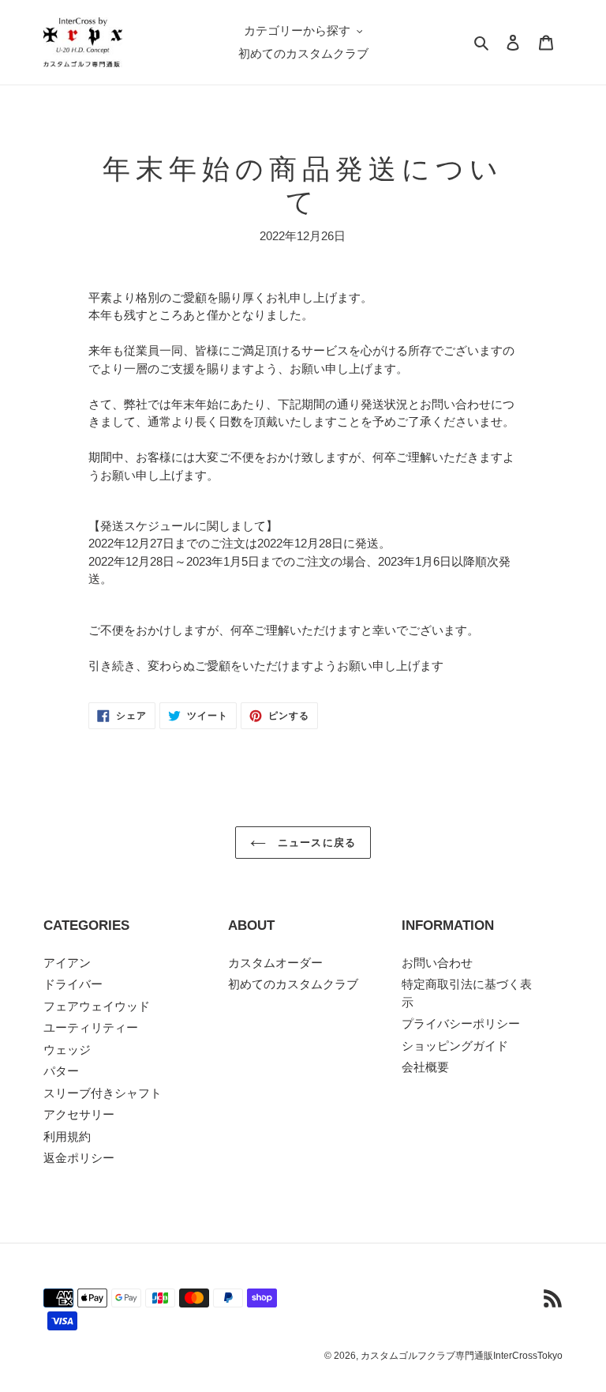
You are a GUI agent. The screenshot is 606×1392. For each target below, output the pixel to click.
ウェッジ (67, 1049)
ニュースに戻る (314, 842)
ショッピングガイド (455, 1045)
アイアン (67, 962)
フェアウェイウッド (96, 1006)
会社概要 (425, 1067)
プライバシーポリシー (461, 1023)
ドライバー (73, 984)
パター (61, 1071)
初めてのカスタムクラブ (293, 984)
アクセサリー (78, 1114)
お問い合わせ (437, 962)
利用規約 (67, 1136)
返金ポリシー (78, 1157)
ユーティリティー (90, 1027)
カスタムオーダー (275, 962)
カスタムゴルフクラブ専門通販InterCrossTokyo (462, 1355)
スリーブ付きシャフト (102, 1093)
